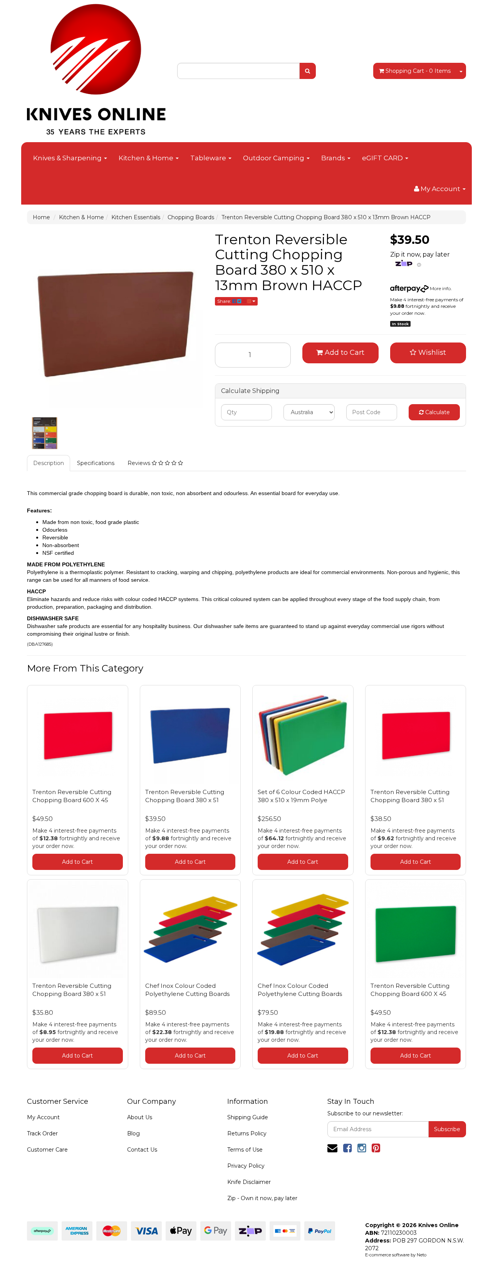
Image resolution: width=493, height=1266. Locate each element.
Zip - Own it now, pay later (262, 1198)
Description (48, 463)
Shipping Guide (247, 1117)
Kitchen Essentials (135, 217)
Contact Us (142, 1149)
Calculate (437, 412)
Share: (224, 301)
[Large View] (44, 433)
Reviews (139, 463)
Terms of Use (245, 1149)
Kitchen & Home (147, 158)
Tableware (209, 158)
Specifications (95, 463)
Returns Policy (247, 1133)
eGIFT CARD (383, 158)
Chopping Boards (191, 217)
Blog (133, 1133)
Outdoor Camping (274, 158)
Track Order (42, 1133)
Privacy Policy (246, 1165)
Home (41, 217)
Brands (334, 158)
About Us (139, 1117)
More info (440, 288)
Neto (421, 1255)
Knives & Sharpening (68, 158)
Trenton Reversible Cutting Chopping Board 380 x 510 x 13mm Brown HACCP (326, 217)
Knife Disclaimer (249, 1182)
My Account (43, 1117)
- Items (418, 70)
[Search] (307, 71)
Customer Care (47, 1149)
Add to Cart (343, 352)
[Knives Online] (96, 66)
